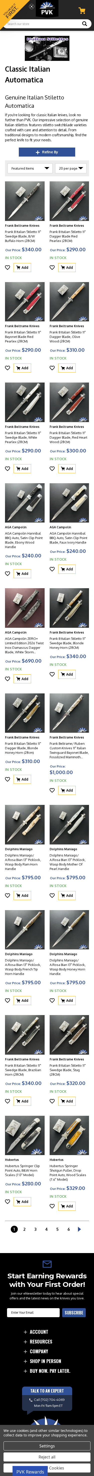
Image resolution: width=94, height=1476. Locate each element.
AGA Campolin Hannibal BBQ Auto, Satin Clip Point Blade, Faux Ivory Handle (68, 537)
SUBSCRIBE (74, 1313)
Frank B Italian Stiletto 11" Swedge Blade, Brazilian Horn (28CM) (23, 1069)
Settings (47, 1446)
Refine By (50, 152)
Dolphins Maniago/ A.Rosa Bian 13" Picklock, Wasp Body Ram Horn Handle (23, 862)
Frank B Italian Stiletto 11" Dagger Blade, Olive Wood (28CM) (68, 336)
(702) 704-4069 (53, 1400)
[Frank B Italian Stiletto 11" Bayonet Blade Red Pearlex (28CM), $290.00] (25, 302)
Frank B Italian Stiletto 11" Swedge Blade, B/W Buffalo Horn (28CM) (23, 236)
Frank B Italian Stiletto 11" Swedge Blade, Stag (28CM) (68, 1069)
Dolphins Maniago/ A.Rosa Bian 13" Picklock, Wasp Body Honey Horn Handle (67, 967)
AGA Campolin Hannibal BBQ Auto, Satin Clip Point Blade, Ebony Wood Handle (24, 540)
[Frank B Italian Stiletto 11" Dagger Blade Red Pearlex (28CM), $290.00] (69, 201)
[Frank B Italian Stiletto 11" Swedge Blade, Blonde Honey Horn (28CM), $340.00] (69, 608)
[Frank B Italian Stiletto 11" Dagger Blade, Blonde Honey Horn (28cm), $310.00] (25, 713)
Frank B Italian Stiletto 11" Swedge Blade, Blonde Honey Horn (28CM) (68, 643)
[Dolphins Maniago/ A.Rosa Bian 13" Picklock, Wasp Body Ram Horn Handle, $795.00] (25, 824)
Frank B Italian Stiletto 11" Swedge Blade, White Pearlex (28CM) (23, 437)
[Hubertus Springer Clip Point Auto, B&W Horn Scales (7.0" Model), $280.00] (25, 1135)
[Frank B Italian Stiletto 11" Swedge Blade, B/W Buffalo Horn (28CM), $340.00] (25, 201)
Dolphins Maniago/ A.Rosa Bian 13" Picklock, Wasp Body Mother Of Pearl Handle (67, 862)
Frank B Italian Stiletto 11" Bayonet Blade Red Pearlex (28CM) (23, 336)
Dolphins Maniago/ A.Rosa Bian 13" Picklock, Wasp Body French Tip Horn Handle (23, 967)
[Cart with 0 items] (81, 10)
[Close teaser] (31, 6)
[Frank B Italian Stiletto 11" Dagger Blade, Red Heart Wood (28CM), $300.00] (69, 402)
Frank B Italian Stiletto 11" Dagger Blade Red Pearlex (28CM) (68, 236)
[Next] (79, 1229)
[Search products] (84, 24)
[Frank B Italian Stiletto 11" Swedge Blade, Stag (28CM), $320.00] (69, 1035)
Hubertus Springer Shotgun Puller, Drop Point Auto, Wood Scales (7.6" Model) (68, 1172)
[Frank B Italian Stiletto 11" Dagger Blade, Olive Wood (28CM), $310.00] (69, 302)
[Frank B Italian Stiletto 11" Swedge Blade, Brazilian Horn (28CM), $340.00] (25, 1035)
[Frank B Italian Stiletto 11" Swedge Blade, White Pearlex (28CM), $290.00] (25, 402)
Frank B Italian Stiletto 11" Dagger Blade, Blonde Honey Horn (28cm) (23, 748)
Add (25, 267)
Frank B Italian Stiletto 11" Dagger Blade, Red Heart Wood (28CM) (68, 437)
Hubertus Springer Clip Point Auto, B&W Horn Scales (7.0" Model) (22, 1170)
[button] (15, 15)
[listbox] (30, 168)
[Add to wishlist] (7, 267)
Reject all (47, 1457)
